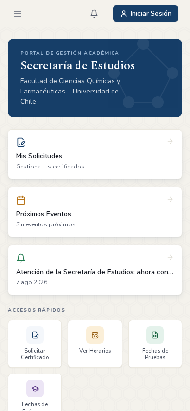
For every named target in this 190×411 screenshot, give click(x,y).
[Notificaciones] (94, 13)
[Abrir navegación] (17, 13)
